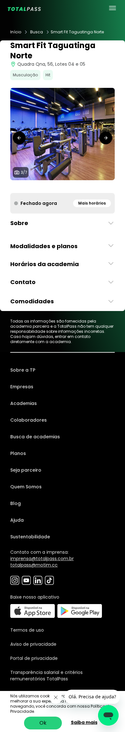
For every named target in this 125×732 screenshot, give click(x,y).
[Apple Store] (32, 611)
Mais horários (92, 203)
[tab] (47, 186)
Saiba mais (84, 722)
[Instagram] (14, 580)
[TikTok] (49, 580)
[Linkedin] (37, 580)
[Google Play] (79, 611)
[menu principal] (112, 8)
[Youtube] (26, 580)
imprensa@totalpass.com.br (42, 558)
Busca (36, 32)
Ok (42, 723)
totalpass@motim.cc (34, 565)
